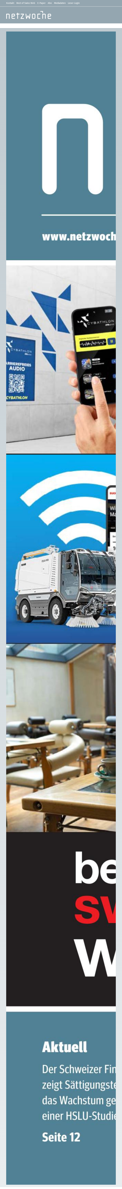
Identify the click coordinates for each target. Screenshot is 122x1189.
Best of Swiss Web (25, 3)
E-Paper (41, 3)
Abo (50, 3)
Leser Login (74, 3)
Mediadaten (60, 3)
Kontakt (10, 3)
